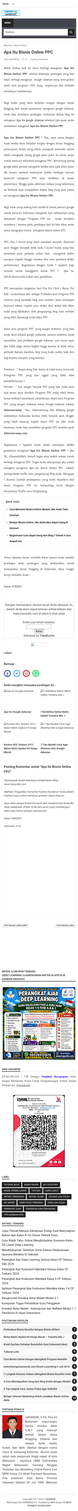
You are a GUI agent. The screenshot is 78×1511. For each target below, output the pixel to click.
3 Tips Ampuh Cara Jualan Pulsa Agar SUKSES (30, 1388)
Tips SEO (36, 1190)
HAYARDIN (50, 1499)
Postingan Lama (65, 925)
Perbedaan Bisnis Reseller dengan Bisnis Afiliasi (32, 1329)
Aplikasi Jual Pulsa (59, 1196)
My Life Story (50, 1185)
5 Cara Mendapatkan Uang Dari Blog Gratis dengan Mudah (37, 1381)
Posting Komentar (39, 59)
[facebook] (7, 673)
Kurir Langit (52, 1190)
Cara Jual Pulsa (56, 1202)
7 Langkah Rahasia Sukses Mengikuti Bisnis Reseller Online (38, 1374)
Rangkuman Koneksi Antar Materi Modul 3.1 (30, 1298)
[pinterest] (26, 673)
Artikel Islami (36, 1196)
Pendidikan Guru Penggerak (40, 1209)
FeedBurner (47, 635)
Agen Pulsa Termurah (31, 1202)
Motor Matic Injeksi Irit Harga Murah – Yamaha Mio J (34, 1336)
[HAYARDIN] (11, 13)
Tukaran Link (11, 1351)
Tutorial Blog (11, 1185)
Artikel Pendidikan (14, 1196)
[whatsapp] (35, 673)
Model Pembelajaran (15, 1190)
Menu (8, 23)
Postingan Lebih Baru (15, 925)
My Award (9, 1202)
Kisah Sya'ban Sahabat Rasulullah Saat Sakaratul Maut (35, 1344)
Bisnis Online (31, 1185)
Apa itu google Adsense (30, 120)
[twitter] (16, 673)
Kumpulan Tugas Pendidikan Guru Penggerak (31, 1303)
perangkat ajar (12, 1209)
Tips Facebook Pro (13, 1215)
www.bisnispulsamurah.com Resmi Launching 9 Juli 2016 (37, 1366)
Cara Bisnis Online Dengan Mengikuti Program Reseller (35, 1359)
